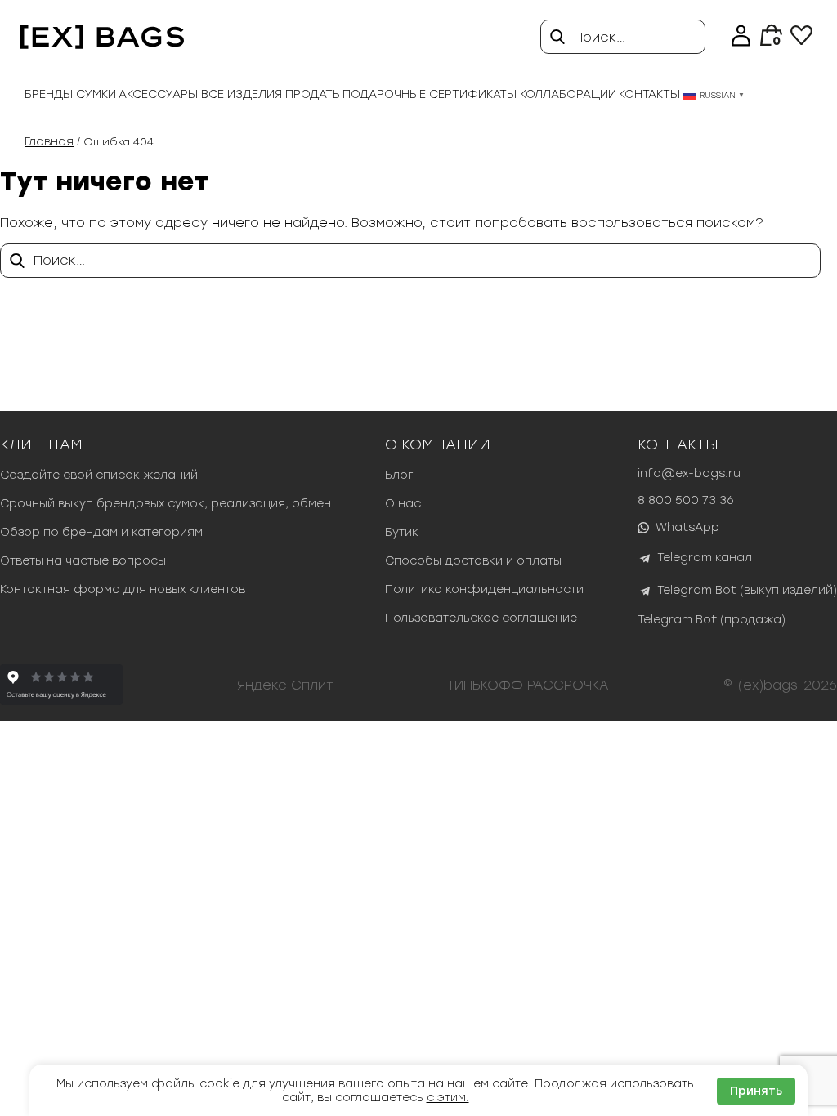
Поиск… (599, 37)
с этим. (448, 1098)
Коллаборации (568, 94)
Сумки (96, 94)
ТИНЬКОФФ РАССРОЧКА (528, 685)
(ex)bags (768, 685)
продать (312, 94)
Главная (49, 142)
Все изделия (241, 94)
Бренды (49, 94)
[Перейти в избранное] (801, 40)
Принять (756, 1091)
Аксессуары (158, 94)
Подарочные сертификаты (429, 94)
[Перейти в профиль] (741, 37)
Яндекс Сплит (285, 685)
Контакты (649, 94)
